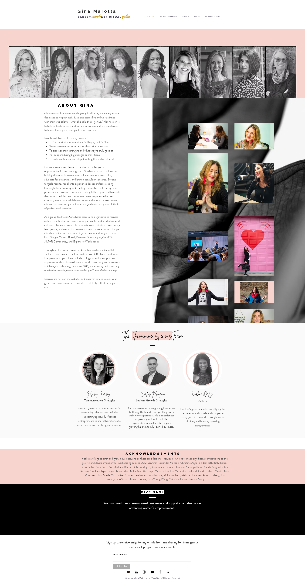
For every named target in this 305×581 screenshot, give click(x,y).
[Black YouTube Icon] (152, 572)
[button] (168, 16)
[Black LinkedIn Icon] (136, 572)
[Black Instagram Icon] (144, 572)
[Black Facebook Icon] (160, 572)
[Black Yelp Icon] (168, 572)
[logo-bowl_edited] (128, 572)
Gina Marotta (97, 11)
